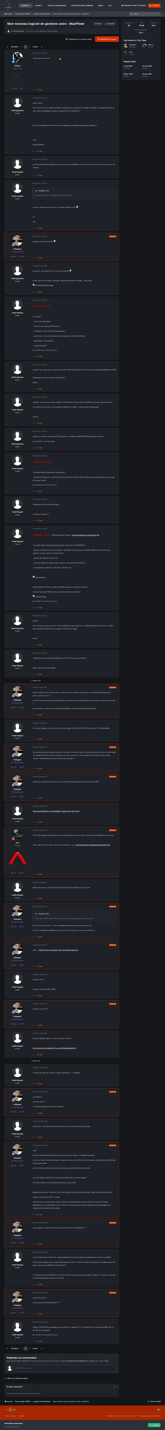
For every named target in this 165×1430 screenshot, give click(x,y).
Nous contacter (11, 1416)
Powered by (150, 1416)
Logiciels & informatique (48, 31)
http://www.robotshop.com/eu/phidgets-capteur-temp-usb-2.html (56, 811)
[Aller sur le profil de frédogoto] (17, 240)
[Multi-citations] (33, 90)
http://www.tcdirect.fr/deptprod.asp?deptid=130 (93, 845)
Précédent (15, 47)
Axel (17, 843)
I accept (155, 1425)
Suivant (35, 47)
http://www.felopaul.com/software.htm (85, 535)
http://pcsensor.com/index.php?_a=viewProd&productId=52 (54, 1048)
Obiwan (17, 66)
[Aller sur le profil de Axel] (17, 834)
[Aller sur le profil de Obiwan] (17, 57)
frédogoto (17, 249)
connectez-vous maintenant (76, 1361)
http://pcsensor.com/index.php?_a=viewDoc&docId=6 (58, 950)
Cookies (21, 1416)
